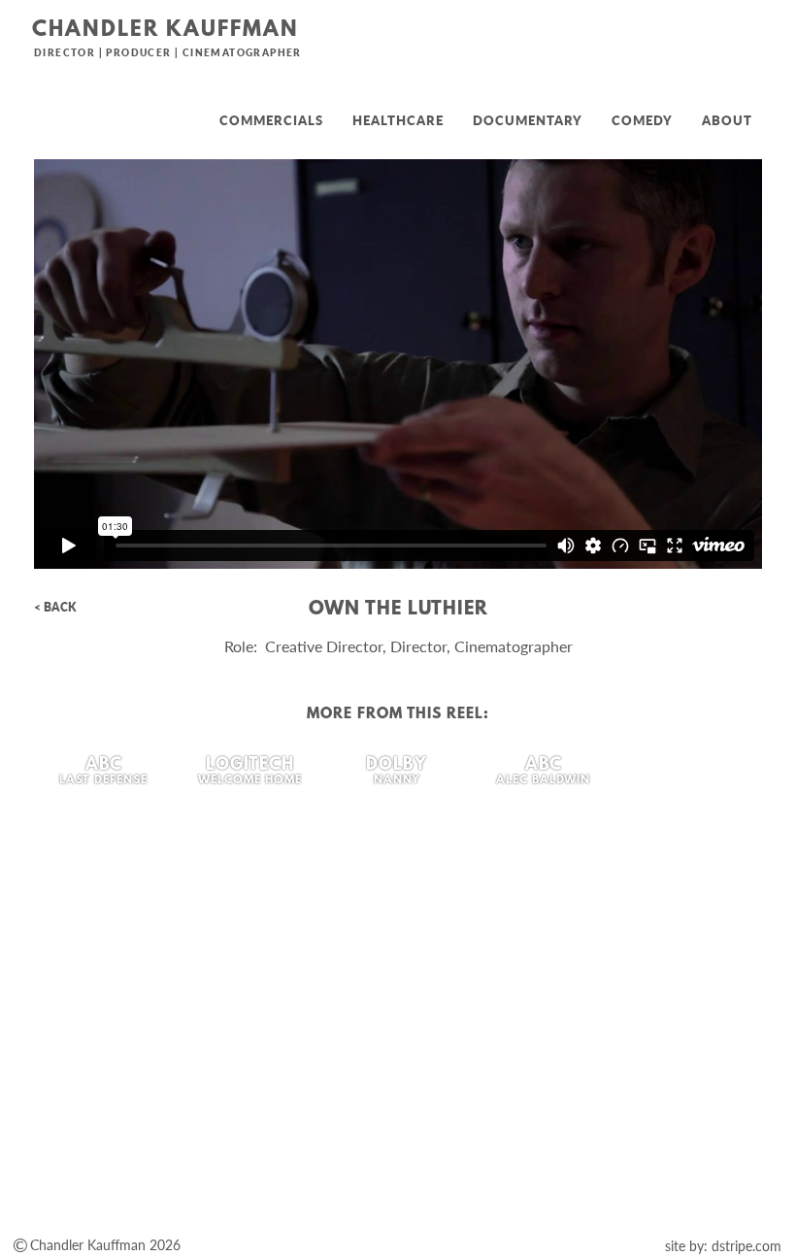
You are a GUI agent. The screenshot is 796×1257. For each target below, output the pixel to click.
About (727, 120)
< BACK (55, 607)
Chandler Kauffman (165, 30)
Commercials (271, 120)
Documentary (527, 120)
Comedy (642, 120)
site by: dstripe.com (723, 1246)
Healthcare (398, 120)
